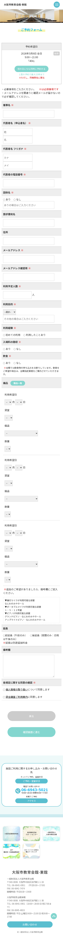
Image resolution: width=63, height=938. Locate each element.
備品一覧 (17, 383)
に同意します (25, 697)
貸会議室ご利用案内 (17, 697)
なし (18, 349)
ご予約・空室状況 (31, 781)
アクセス (31, 800)
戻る (31, 716)
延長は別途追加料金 (15, 642)
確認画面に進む (31, 732)
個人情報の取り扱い (17, 689)
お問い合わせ (29, 924)
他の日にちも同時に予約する (31, 68)
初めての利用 (25, 335)
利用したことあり (35, 335)
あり (13, 349)
